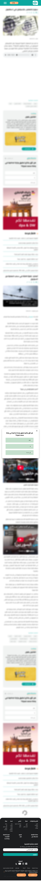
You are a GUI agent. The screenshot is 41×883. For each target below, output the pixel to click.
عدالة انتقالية (34, 835)
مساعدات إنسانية (33, 641)
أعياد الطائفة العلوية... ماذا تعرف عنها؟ (27, 259)
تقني (20, 825)
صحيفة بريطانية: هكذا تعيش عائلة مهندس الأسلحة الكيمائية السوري (22, 249)
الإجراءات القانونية (22, 641)
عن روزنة (28, 868)
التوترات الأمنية (18, 636)
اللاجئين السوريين (27, 636)
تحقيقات (36, 825)
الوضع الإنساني (14, 639)
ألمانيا (35, 636)
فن (6, 825)
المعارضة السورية (27, 103)
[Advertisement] (20, 79)
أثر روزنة (24, 868)
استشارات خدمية (18, 824)
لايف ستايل (25, 827)
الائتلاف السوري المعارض (31, 106)
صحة (26, 821)
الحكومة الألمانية (23, 639)
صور (21, 837)
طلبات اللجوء (13, 641)
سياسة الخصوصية (35, 868)
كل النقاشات (10, 158)
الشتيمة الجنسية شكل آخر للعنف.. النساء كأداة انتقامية (23, 238)
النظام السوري (18, 103)
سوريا (35, 103)
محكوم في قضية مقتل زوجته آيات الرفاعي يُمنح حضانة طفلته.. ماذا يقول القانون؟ (21, 265)
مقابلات (11, 829)
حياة (6, 821)
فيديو (11, 827)
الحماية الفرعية (33, 639)
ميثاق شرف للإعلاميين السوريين (8, 868)
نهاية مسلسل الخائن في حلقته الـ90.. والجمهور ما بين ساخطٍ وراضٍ (20, 270)
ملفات (11, 825)
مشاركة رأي (35, 837)
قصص (37, 827)
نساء (27, 825)
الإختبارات (7, 837)
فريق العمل (17, 868)
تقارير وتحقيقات (34, 821)
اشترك (35, 855)
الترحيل (10, 636)
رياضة (6, 824)
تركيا (10, 103)
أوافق (32, 875)
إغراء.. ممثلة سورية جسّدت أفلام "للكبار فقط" (26, 254)
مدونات (36, 828)
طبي (27, 824)
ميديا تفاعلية (6, 835)
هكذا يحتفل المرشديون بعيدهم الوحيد (28, 243)
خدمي (19, 821)
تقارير (37, 824)
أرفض (21, 875)
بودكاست (7, 839)
